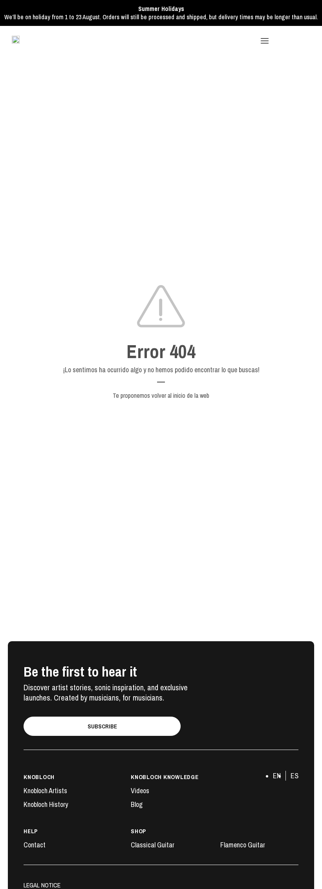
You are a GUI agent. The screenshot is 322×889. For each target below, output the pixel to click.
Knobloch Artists (45, 790)
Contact (35, 845)
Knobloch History (46, 804)
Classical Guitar (152, 845)
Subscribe (102, 726)
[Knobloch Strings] (16, 40)
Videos (140, 790)
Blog (137, 804)
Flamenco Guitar (242, 845)
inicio (179, 395)
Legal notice (42, 885)
